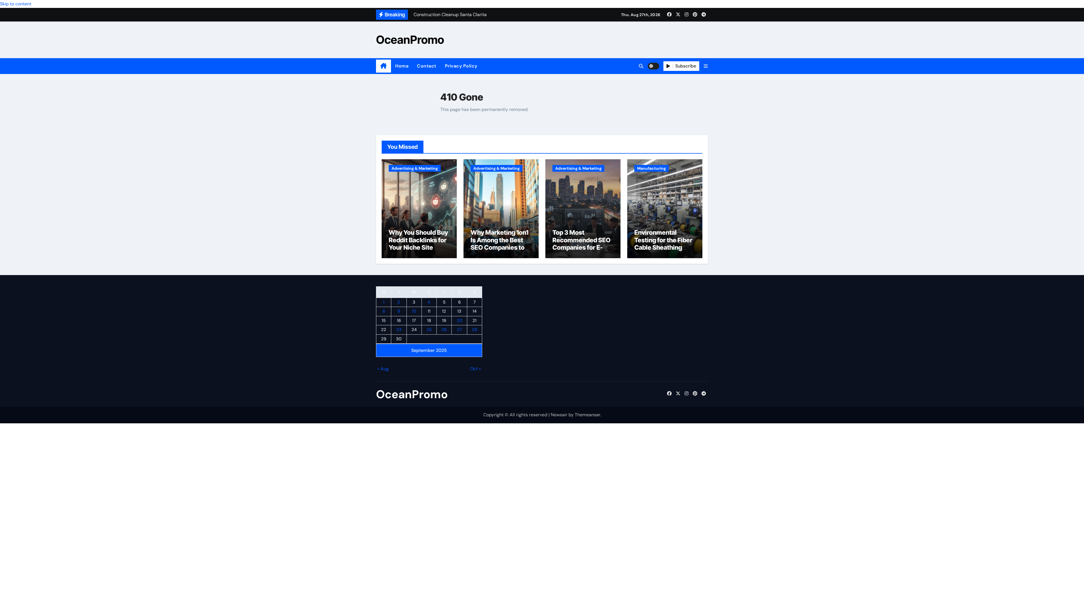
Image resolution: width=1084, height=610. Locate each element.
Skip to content (15, 4)
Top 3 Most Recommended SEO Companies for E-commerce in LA (581, 243)
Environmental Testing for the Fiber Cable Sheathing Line (663, 243)
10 (414, 311)
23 (398, 330)
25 (429, 330)
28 (474, 330)
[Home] (383, 66)
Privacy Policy (461, 66)
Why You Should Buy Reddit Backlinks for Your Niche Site (418, 240)
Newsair (559, 415)
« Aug (383, 369)
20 (459, 320)
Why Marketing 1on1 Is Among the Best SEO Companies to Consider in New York (499, 247)
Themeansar (587, 415)
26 (444, 330)
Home (401, 66)
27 (459, 330)
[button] (705, 66)
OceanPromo (410, 40)
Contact (426, 66)
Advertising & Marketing (415, 168)
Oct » (475, 369)
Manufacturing (651, 168)
